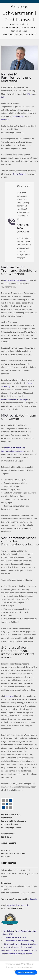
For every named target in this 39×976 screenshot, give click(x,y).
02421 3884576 (9, 843)
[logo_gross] (7, 804)
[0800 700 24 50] (11, 222)
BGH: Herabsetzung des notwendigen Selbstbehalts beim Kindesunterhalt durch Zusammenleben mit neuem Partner (19, 950)
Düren (30, 94)
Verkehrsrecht (12, 538)
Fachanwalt (9, 696)
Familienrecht (18, 116)
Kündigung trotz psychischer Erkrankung (21, 944)
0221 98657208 (9, 863)
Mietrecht (5, 119)
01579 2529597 (17, 908)
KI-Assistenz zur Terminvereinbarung (19, 940)
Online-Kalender (19, 174)
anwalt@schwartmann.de (18, 905)
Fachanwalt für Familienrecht (16, 280)
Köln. (3, 97)
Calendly (33, 899)
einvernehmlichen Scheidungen (14, 399)
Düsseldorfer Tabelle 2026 (15, 937)
